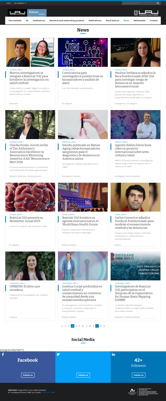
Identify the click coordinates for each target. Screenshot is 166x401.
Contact (154, 20)
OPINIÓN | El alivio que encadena (25, 288)
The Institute (15, 20)
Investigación (120, 104)
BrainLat (12, 176)
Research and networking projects (66, 20)
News (126, 20)
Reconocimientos (35, 176)
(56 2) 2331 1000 (49, 392)
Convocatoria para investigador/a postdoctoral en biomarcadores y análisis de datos (82, 78)
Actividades (119, 317)
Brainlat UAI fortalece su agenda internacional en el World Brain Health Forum (80, 221)
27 (100, 326)
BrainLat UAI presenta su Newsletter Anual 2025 (26, 219)
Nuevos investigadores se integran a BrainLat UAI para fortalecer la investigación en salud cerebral (29, 78)
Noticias (77, 176)
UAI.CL (8, 3)
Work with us (112, 20)
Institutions (39, 20)
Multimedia (139, 20)
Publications (95, 20)
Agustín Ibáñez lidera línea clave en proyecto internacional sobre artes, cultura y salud (133, 150)
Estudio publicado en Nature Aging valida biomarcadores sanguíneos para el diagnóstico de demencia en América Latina (81, 151)
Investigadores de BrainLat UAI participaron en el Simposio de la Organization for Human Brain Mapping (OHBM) (134, 293)
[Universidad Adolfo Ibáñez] (146, 12)
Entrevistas (13, 104)
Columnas (13, 317)
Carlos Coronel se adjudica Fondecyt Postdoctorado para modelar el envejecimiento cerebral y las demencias (134, 223)
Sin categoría (67, 104)
